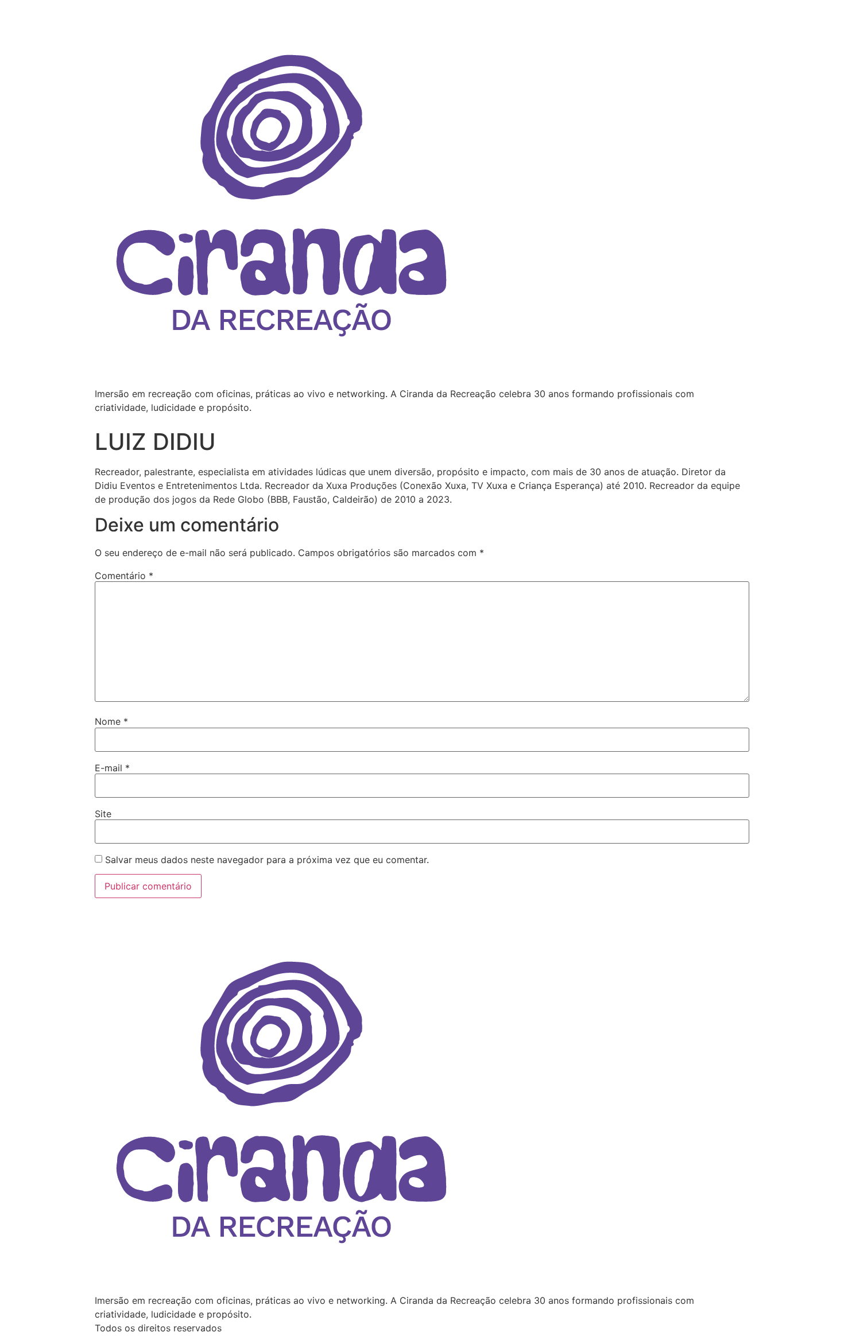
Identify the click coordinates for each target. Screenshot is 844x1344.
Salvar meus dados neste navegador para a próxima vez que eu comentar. (267, 859)
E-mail (112, 767)
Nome (111, 721)
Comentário (124, 575)
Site (103, 813)
